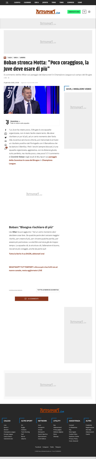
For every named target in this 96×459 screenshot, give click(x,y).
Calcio (10, 58)
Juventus (45, 2)
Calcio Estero (8, 436)
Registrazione (90, 427)
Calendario (27, 2)
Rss (54, 425)
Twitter (52, 447)
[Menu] (7, 2)
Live (5, 425)
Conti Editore (42, 439)
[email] (6, 141)
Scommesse (70, 2)
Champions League (9, 432)
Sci (22, 425)
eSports (23, 439)
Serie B (6, 430)
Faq (70, 430)
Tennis (62, 2)
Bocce (23, 436)
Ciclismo (23, 430)
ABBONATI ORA (74, 11)
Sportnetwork (42, 436)
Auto (39, 425)
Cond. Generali (73, 441)
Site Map (88, 430)
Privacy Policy (73, 439)
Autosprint (41, 427)
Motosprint (41, 432)
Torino (54, 2)
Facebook (38, 447)
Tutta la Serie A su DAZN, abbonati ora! (26, 254)
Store (55, 434)
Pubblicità (89, 425)
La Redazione (73, 427)
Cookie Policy (73, 434)
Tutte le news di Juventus (48, 290)
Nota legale (72, 432)
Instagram (46, 447)
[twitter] (6, 137)
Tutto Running (25, 432)
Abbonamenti (57, 427)
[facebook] (6, 130)
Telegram (58, 447)
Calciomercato (8, 439)
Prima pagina (57, 430)
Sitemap (55, 436)
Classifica (17, 2)
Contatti (71, 425)
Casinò (80, 2)
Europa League (8, 434)
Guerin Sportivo (43, 434)
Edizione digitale (58, 432)
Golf (22, 434)
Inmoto (40, 430)
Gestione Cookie (74, 436)
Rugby (23, 427)
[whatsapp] (6, 134)
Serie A (37, 2)
